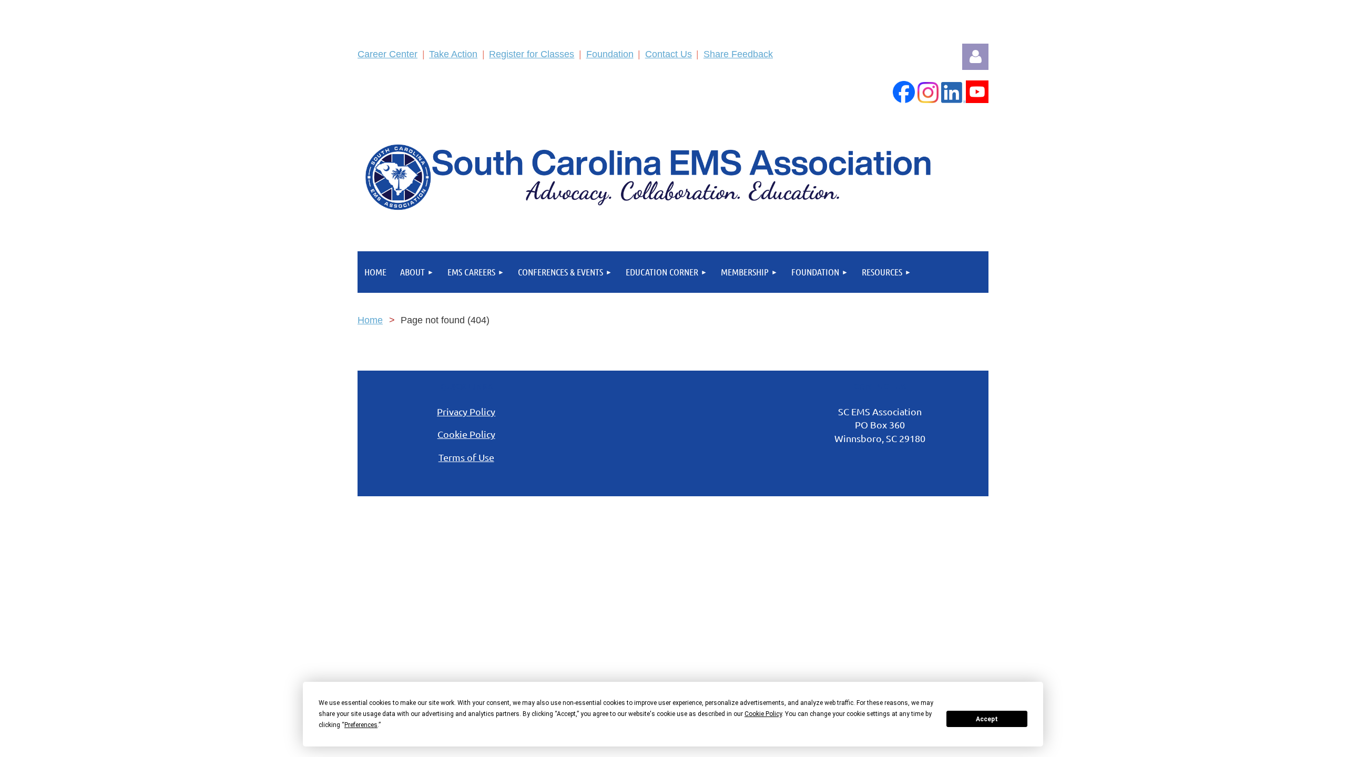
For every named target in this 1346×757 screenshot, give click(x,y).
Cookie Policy (466, 433)
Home (370, 320)
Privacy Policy (466, 411)
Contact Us (668, 54)
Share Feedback (738, 54)
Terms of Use (466, 457)
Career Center (387, 54)
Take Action (453, 54)
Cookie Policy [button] (763, 714)
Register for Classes (531, 54)
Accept (987, 719)
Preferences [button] (361, 725)
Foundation (610, 54)
